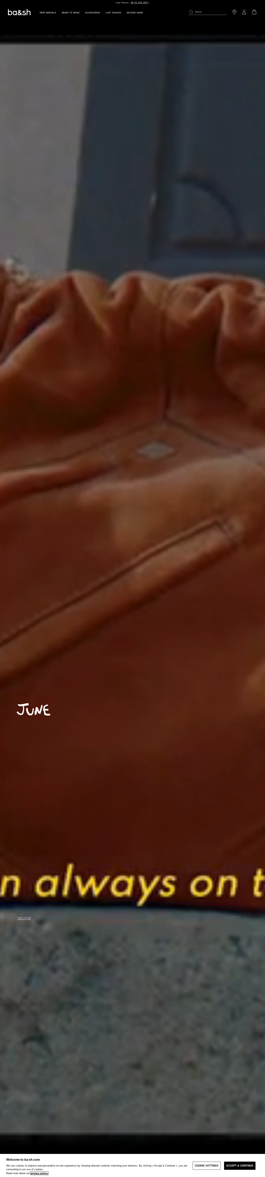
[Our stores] (234, 12)
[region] (132, 1165)
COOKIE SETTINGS (207, 1165)
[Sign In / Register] (244, 12)
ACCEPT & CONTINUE (239, 1165)
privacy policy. (39, 1173)
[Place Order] (254, 12)
